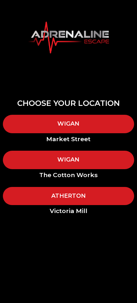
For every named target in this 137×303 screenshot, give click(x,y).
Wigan (68, 123)
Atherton (68, 195)
